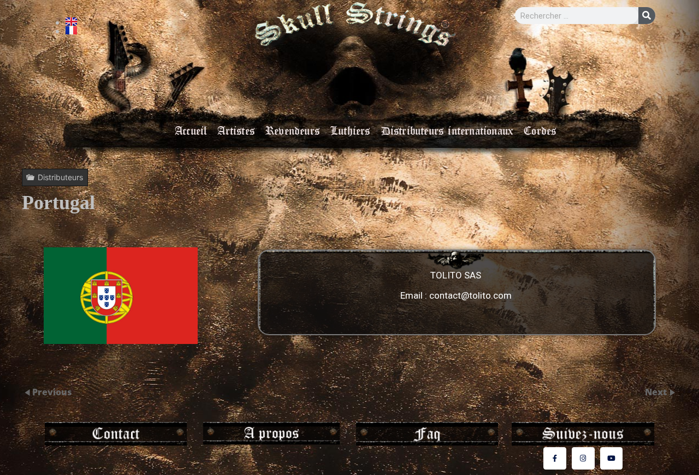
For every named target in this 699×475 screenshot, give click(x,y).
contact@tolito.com (470, 295)
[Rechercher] (646, 15)
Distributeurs (60, 177)
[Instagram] (583, 458)
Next (657, 392)
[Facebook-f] (554, 458)
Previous (52, 392)
